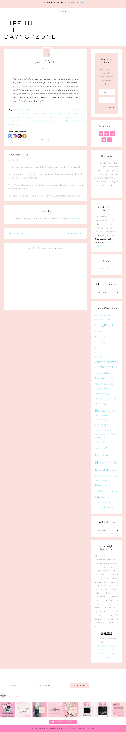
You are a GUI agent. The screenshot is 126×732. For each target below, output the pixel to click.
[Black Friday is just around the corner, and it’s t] (102, 710)
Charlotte (105, 353)
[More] (24, 136)
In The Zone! (74, 218)
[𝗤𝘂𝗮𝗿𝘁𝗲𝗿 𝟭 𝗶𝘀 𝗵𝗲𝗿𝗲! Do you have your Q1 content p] (39, 710)
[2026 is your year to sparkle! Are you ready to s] (23, 710)
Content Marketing (106, 361)
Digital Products (101, 384)
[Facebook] (10, 136)
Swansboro (112, 502)
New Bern (114, 470)
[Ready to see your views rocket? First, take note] (118, 710)
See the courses (75, 2)
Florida (111, 410)
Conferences (103, 357)
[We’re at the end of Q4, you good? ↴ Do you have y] (71, 710)
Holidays (101, 425)
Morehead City (102, 438)
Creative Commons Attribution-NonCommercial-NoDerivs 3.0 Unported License (106, 649)
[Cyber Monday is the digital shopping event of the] (86, 710)
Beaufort (105, 319)
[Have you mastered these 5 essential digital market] (55, 710)
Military (45, 68)
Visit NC (100, 507)
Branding (100, 342)
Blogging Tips (106, 325)
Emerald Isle (110, 398)
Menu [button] (64, 11)
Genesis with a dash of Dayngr (80, 728)
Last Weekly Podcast (108, 434)
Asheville (100, 315)
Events (100, 410)
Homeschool (102, 430)
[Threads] (19, 136)
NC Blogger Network (103, 455)
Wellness (110, 507)
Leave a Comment (45, 139)
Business (102, 348)
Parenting (102, 475)
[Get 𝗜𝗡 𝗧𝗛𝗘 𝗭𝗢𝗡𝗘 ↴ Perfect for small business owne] (7, 710)
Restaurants (103, 485)
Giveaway (101, 419)
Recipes (112, 480)
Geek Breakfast (101, 415)
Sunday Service (101, 502)
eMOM (101, 404)
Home (112, 425)
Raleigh (104, 481)
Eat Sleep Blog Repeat (104, 388)
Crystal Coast (104, 367)
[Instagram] (15, 136)
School (103, 491)
